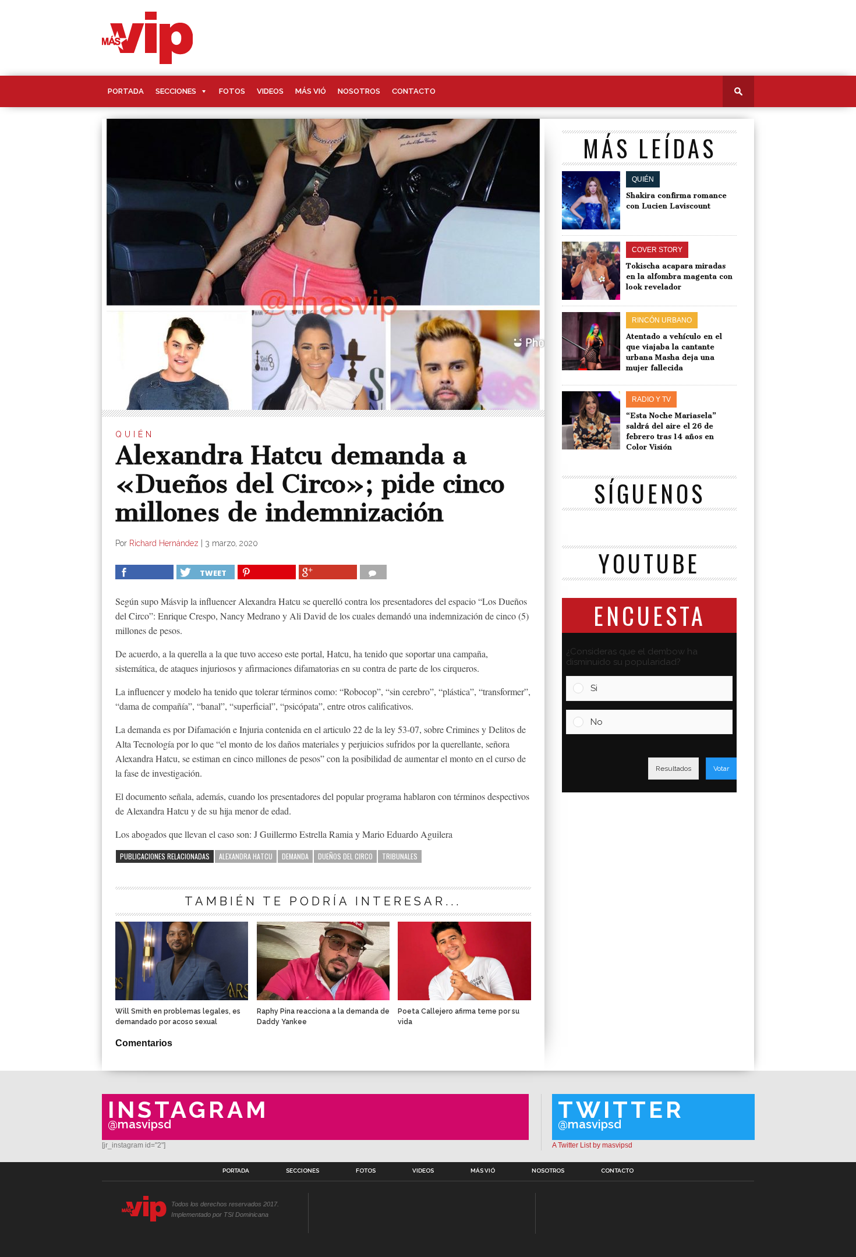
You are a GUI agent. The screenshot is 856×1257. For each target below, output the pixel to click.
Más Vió (310, 91)
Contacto (414, 91)
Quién (134, 434)
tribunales (400, 856)
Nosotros (359, 91)
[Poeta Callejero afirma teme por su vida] (464, 997)
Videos (270, 91)
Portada (126, 91)
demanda (295, 856)
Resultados (673, 768)
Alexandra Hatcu (246, 856)
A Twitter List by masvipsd (592, 1145)
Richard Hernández (164, 543)
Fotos (232, 91)
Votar (721, 768)
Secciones (175, 91)
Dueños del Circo (345, 856)
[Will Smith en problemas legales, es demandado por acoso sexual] (181, 997)
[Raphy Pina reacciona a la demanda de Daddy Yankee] (323, 997)
